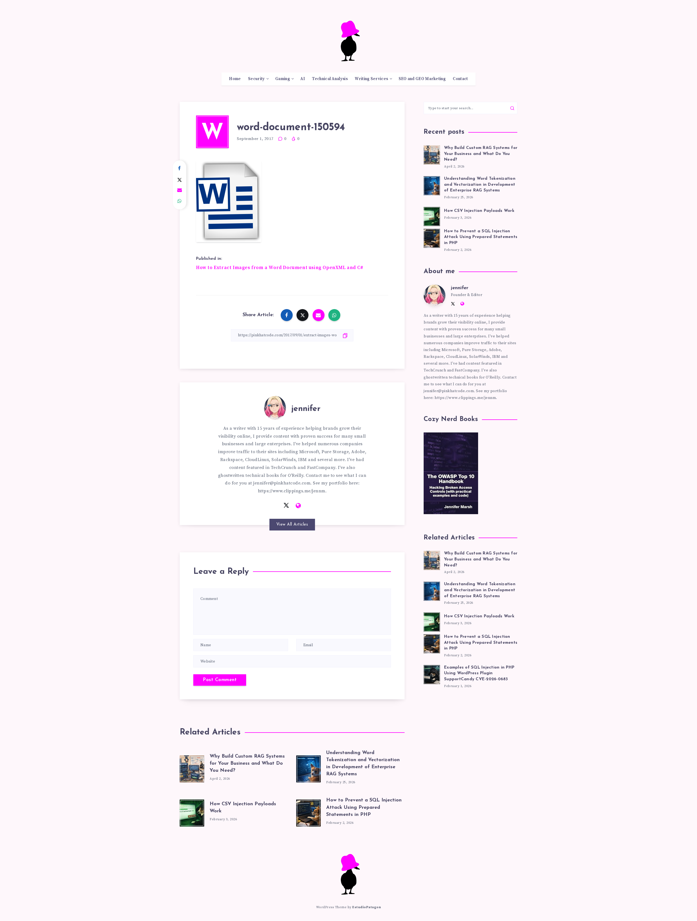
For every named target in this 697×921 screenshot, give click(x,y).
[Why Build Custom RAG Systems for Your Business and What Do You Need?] (192, 767)
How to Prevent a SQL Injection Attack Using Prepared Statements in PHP (364, 807)
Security (256, 79)
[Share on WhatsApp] (179, 201)
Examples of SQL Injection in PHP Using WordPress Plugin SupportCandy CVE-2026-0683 (479, 674)
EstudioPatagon (366, 907)
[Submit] (512, 108)
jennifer (305, 409)
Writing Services (371, 79)
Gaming (282, 79)
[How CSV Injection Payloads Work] (192, 812)
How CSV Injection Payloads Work (479, 211)
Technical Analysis (329, 79)
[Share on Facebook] (179, 168)
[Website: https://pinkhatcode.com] (298, 506)
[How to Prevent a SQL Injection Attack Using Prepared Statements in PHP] (308, 812)
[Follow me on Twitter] (286, 505)
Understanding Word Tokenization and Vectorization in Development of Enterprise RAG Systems (479, 185)
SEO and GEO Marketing (422, 79)
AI (302, 79)
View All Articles (292, 525)
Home (235, 79)
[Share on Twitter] (179, 179)
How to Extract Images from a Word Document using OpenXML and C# (279, 268)
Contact (460, 79)
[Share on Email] (179, 190)
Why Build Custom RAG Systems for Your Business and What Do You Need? (247, 763)
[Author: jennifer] (275, 407)
